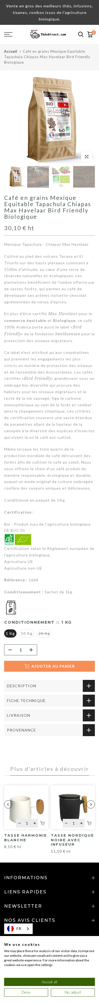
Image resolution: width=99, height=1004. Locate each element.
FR (18, 928)
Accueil (10, 51)
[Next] (91, 804)
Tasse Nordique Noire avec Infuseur (72, 839)
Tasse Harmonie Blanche (25, 837)
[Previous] (8, 804)
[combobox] (18, 928)
